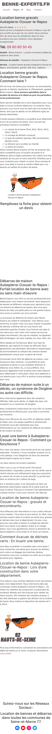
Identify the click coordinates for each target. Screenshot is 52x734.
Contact (38, 9)
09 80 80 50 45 (19, 47)
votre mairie (5, 653)
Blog (28, 9)
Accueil (6, 9)
